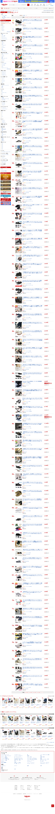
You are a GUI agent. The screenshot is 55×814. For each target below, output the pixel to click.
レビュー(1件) (28, 334)
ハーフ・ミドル (4, 158)
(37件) (39, 707)
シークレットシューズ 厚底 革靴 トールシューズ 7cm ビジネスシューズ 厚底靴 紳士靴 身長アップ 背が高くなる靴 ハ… (32, 643)
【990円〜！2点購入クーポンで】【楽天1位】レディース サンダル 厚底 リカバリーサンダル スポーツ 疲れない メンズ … (32, 247)
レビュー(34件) (28, 510)
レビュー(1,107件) (29, 258)
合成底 (3, 97)
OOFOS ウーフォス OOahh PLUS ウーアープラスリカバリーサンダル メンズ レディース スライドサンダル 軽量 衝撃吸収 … (32, 340)
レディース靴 (4, 15)
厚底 (2, 34)
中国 (2, 41)
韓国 (2, 49)
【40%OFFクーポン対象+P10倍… (21, 736)
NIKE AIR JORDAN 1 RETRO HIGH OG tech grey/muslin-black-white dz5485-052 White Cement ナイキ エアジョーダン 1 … (32, 668)
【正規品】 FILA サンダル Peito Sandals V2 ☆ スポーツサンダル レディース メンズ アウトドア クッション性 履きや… (32, 449)
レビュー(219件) (28, 544)
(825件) (6, 707)
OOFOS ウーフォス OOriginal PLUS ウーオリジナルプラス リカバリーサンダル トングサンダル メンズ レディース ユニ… (32, 466)
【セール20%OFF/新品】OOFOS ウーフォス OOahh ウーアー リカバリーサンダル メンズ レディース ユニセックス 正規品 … (32, 601)
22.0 (2, 145)
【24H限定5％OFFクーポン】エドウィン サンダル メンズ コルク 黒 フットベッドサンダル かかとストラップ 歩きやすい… (32, 651)
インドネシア (4, 45)
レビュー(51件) (28, 325)
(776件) (11, 725)
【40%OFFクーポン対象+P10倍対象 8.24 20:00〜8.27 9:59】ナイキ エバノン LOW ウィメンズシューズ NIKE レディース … (32, 365)
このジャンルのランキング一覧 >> (48, 10)
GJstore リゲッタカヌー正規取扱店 (28, 411)
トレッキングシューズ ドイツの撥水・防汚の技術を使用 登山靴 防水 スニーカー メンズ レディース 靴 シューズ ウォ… (32, 130)
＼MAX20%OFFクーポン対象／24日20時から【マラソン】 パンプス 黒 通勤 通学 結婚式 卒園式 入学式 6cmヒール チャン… (32, 390)
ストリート (16, 10)
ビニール (3, 60)
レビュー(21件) (28, 426)
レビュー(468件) (28, 250)
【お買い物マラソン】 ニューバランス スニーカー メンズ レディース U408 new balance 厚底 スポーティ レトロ (32, 592)
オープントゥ (4, 72)
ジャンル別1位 (36, 8)
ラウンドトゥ (4, 71)
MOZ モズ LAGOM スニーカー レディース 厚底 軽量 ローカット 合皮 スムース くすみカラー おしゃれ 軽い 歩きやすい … (32, 500)
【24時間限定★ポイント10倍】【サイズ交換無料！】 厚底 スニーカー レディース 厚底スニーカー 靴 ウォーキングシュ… (32, 306)
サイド (3, 165)
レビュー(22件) (28, 207)
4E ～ (2, 116)
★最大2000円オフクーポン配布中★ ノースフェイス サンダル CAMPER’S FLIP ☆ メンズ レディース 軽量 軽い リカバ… (32, 113)
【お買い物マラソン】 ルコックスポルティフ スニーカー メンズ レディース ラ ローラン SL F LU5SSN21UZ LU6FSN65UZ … (32, 163)
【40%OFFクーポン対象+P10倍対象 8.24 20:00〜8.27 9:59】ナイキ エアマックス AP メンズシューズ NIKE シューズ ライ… (32, 558)
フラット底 (3, 35)
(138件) (51, 725)
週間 (24, 15)
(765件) (28, 707)
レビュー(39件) (28, 216)
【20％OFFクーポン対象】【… (33, 705)
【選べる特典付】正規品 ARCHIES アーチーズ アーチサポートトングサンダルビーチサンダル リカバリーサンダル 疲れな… (32, 54)
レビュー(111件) (28, 460)
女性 (2, 133)
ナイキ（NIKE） (4, 63)
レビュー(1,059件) (29, 359)
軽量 (2, 86)
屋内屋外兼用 (4, 129)
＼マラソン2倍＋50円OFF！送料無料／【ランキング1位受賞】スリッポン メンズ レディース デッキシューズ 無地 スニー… (32, 348)
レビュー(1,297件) (29, 586)
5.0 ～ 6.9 (3, 80)
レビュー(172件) (28, 157)
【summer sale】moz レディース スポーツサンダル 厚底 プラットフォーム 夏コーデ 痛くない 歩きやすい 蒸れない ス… (32, 172)
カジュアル (3, 102)
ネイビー (3, 29)
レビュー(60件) (28, 140)
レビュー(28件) (28, 502)
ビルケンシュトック (5, 67)
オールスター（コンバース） (6, 151)
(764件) (17, 739)
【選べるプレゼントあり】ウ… (27, 736)
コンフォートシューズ (5, 85)
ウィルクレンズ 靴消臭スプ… (4, 705)
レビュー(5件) (28, 418)
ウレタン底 (3, 99)
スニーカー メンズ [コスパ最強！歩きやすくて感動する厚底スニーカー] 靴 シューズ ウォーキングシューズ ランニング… (32, 239)
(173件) (17, 707)
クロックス (3, 65)
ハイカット (3, 121)
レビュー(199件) (28, 23)
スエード (3, 59)
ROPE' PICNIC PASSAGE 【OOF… (33, 722)
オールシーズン (4, 92)
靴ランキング (15, 12)
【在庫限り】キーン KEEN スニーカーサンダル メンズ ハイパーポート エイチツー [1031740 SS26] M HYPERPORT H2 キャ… (32, 491)
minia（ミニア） (26, 394)
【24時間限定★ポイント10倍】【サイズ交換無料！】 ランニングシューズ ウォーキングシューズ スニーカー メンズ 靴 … (32, 298)
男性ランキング (20, 8)
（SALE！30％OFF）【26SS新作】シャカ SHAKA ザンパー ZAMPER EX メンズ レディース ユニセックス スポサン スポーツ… (32, 474)
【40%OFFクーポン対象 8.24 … (16, 705)
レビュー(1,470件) (29, 300)
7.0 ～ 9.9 (3, 81)
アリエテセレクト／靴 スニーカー (28, 352)
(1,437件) (46, 725)
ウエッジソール (4, 37)
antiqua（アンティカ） (26, 385)
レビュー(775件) (28, 48)
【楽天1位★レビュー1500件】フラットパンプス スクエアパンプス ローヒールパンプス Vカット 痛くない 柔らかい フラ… (32, 609)
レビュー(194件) (28, 182)
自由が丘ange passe (26, 268)
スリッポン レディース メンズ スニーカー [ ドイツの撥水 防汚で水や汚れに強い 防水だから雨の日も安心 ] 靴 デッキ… (32, 281)
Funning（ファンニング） (27, 604)
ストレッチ (3, 125)
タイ (2, 48)
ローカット (3, 120)
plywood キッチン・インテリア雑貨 (28, 41)
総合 (2, 13)
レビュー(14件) (28, 468)
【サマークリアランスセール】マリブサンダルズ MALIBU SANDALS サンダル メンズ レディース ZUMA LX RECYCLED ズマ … (32, 525)
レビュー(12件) (28, 443)
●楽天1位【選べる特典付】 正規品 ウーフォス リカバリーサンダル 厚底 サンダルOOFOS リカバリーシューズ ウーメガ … (32, 37)
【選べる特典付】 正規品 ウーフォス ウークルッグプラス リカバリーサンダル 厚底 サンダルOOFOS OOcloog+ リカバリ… (32, 441)
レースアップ (4, 107)
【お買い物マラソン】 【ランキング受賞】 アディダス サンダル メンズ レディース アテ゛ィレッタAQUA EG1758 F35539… (32, 432)
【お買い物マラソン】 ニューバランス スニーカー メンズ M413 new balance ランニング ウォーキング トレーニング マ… (32, 676)
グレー (3, 28)
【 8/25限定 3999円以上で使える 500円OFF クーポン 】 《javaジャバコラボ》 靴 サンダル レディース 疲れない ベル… (32, 256)
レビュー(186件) (28, 653)
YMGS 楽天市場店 (26, 637)
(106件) (45, 739)
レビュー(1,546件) (29, 611)
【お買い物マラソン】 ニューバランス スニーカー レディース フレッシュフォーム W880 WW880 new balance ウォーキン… (32, 533)
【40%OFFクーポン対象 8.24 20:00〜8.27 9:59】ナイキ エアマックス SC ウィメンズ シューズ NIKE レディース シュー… (32, 323)
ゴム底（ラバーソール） (5, 98)
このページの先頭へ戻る (50, 742)
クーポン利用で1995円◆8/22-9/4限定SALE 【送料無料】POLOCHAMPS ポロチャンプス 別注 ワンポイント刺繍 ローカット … (32, 458)
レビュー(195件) (28, 115)
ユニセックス (4, 134)
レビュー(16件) (28, 552)
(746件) (28, 739)
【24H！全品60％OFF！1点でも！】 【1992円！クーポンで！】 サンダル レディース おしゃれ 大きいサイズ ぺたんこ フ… (32, 357)
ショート (3, 157)
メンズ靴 (3, 16)
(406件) (23, 725)
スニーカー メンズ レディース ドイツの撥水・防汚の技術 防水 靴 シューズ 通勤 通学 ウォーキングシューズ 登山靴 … (32, 231)
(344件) (34, 707)
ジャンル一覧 (45, 8)
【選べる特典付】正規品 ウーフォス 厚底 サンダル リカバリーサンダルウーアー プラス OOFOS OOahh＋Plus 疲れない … (32, 79)
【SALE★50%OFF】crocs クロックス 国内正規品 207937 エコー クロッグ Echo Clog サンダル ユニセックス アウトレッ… (32, 659)
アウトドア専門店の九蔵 (26, 377)
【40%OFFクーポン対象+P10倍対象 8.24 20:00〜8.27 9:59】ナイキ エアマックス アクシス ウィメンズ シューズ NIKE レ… (32, 155)
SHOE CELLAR (25, 125)
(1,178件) (40, 739)
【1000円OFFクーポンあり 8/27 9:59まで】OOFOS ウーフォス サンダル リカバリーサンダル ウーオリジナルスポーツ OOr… (32, 373)
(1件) (51, 739)
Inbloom (24, 251)
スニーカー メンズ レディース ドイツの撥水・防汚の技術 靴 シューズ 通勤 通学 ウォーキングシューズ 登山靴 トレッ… (32, 197)
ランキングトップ (14, 8)
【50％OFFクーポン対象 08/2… (21, 722)
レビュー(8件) (28, 65)
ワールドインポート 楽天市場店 (27, 208)
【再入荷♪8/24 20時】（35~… (38, 722)
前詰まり (3, 140)
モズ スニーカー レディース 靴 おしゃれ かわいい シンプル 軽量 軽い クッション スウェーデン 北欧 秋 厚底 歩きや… (32, 567)
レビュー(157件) (28, 31)
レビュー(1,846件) (29, 241)
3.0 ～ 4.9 (3, 77)
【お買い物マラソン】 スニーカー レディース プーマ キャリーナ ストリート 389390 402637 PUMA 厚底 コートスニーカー (32, 508)
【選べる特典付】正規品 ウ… (38, 736)
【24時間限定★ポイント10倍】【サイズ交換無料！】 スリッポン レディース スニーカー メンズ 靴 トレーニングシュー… (32, 71)
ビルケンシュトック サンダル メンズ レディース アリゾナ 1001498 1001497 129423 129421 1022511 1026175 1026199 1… (32, 104)
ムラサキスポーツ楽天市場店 (27, 419)
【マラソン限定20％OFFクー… (10, 722)
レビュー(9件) (28, 342)
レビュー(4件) (28, 317)
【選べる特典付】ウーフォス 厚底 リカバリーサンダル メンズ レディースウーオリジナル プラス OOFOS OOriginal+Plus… (32, 146)
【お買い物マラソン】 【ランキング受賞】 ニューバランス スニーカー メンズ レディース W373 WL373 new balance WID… (32, 46)
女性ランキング (26, 8)
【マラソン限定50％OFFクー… (44, 722)
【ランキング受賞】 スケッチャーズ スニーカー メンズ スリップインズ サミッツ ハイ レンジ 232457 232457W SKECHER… (32, 222)
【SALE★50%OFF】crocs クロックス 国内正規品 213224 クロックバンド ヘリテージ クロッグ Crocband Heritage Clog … (32, 617)
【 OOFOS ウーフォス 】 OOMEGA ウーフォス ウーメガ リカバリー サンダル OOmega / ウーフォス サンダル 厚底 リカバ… (32, 214)
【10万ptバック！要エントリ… (38, 705)
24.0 (2, 146)
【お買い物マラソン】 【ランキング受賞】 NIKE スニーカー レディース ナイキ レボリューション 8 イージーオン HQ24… (32, 516)
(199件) (51, 707)
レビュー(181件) (28, 569)
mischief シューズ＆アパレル (27, 495)
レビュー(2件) (28, 662)
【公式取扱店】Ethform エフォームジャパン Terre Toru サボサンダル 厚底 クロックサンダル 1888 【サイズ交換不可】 (32, 424)
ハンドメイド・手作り (5, 154)
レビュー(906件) (28, 174)
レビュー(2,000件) (29, 233)
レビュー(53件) (28, 107)
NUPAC (24, 310)
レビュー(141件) (28, 485)
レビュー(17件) (28, 687)
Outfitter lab (25, 461)
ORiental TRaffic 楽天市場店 (27, 554)
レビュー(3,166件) (29, 73)
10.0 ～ (3, 82)
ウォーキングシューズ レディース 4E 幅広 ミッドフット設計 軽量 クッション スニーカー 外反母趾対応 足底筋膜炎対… (32, 121)
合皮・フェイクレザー (5, 53)
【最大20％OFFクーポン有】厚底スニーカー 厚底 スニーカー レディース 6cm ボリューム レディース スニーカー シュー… (32, 550)
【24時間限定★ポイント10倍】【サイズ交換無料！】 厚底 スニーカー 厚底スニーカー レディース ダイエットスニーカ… (32, 584)
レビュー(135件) (28, 56)
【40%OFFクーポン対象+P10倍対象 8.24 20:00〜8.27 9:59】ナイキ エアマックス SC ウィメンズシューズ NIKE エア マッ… (32, 62)
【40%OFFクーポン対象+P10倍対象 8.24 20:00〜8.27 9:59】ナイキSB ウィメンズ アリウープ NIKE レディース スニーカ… (32, 96)
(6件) (22, 707)
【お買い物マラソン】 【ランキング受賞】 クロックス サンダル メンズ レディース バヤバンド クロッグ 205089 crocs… (32, 29)
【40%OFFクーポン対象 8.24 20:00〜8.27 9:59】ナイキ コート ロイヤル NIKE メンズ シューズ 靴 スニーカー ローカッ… (32, 138)
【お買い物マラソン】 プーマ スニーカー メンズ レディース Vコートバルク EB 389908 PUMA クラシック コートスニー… (32, 575)
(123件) (23, 739)
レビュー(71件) (28, 367)
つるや (24, 24)
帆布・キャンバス (4, 58)
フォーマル (3, 103)
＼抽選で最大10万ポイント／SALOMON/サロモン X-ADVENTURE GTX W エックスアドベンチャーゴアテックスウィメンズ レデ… (32, 416)
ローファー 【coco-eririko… (10, 705)
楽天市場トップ (3, 10)
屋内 (2, 130)
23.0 (2, 144)
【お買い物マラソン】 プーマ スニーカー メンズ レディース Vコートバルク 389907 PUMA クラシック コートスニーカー (32, 180)
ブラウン (3, 30)
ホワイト (3, 27)
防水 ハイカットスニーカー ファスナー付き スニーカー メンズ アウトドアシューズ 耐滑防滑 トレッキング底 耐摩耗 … (32, 626)
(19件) (39, 725)
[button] (35, 5)
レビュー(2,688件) (29, 199)
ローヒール (3, 36)
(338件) (6, 739)
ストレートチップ (4, 161)
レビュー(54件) (28, 275)
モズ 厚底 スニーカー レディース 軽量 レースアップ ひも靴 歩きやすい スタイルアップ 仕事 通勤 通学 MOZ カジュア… (32, 542)
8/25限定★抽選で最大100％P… (44, 736)
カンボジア (3, 47)
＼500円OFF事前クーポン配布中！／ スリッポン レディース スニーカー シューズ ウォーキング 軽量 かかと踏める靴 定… (32, 685)
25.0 (2, 147)
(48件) (34, 739)
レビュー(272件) (28, 283)
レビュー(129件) (28, 191)
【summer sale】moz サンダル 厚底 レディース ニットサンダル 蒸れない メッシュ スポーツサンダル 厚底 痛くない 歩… (32, 264)
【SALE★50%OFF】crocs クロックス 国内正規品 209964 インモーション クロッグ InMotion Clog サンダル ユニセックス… (32, 315)
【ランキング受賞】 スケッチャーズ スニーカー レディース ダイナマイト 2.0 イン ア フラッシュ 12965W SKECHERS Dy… (32, 483)
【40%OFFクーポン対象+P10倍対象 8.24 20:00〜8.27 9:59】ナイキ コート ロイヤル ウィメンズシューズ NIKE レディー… (32, 189)
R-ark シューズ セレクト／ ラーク (28, 335)
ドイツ (3, 46)
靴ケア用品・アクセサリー (6, 17)
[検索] (28, 5)
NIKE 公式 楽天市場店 (26, 66)
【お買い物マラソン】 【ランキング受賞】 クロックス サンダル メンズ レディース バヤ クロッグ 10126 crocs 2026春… (32, 20)
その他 (3, 18)
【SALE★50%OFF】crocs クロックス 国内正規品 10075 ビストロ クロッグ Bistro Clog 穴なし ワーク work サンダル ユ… (32, 289)
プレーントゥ (4, 162)
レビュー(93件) (28, 90)
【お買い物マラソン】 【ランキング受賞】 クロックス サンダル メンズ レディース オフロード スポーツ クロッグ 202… (32, 88)
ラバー (3, 54)
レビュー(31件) (28, 519)
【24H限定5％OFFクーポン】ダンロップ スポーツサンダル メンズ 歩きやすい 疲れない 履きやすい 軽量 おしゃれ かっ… (32, 273)
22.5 (2, 143)
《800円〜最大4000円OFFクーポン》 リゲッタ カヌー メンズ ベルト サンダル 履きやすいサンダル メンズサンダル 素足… (32, 407)
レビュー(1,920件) (29, 132)
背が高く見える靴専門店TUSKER (28, 645)
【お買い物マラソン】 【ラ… (50, 705)
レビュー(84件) (28, 383)
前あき (3, 138)
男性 (2, 135)
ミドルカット (4, 122)
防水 (2, 87)
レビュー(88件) (28, 628)
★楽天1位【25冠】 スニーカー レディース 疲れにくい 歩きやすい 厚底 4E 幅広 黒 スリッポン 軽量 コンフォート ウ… (32, 634)
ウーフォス (3, 64)
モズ (2, 66)
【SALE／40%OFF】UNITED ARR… (21, 705)
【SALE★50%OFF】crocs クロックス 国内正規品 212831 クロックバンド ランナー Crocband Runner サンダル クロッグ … (32, 331)
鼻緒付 (3, 139)
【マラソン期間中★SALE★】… (27, 705)
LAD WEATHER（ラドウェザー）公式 (28, 234)
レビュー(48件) (28, 149)
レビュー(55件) (28, 98)
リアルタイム (30, 8)
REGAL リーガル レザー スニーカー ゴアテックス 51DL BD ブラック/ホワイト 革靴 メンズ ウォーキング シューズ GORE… (32, 399)
